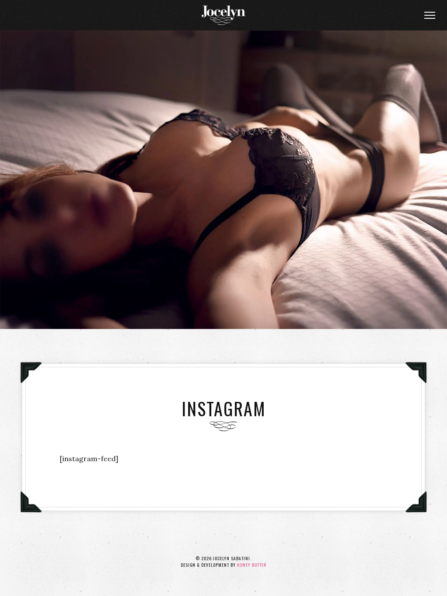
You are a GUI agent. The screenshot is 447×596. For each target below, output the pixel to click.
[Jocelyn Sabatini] (223, 15)
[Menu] (429, 15)
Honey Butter (251, 565)
